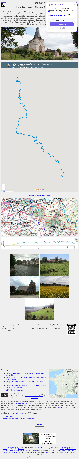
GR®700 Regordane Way (22, 450)
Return (39, 424)
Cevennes (21, 449)
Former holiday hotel (10, 447)
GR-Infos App (8, 417)
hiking (35, 452)
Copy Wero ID (62, 24)
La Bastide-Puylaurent (63, 447)
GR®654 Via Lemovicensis (15, 388)
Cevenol (63, 450)
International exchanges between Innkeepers (18, 419)
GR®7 (62, 449)
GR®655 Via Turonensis (14, 390)
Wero (49, 12)
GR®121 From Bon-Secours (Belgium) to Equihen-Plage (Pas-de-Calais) (26, 378)
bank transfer (56, 12)
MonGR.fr (34, 398)
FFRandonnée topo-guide (34, 396)
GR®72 (11, 450)
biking (47, 452)
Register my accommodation (58, 15)
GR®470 (34, 450)
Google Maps (34, 195)
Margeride (14, 452)
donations (58, 407)
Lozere (5, 449)
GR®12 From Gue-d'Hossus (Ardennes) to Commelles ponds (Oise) (25, 374)
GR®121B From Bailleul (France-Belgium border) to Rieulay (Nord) (24, 382)
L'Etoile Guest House (41, 447)
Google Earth (45, 195)
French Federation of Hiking (24, 403)
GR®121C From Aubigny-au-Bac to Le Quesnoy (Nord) (26, 385)
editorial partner (21, 413)
